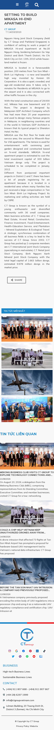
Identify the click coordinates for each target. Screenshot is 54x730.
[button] (36, 4)
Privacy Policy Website (27, 726)
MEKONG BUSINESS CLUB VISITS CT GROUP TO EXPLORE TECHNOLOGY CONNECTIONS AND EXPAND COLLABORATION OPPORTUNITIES (27, 475)
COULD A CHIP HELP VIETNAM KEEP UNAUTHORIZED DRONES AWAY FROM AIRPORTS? (22, 532)
